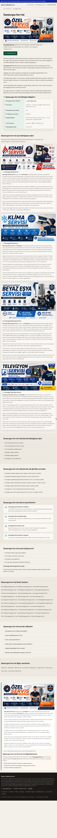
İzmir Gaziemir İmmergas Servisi (9, 600)
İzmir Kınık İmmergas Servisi (8, 606)
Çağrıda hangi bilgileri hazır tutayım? (15, 648)
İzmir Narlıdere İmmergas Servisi (44, 609)
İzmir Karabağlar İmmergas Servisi (44, 600)
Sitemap (30, 788)
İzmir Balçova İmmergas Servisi (24, 586)
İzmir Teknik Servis (8, 5)
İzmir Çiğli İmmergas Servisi (7, 596)
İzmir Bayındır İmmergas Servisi (40, 586)
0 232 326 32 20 (51, 5)
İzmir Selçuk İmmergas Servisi (42, 613)
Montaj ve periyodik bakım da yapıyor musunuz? (18, 652)
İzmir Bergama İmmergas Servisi (25, 590)
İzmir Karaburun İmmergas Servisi (9, 603)
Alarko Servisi (18, 667)
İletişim (4, 794)
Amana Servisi (32, 667)
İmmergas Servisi (40, 5)
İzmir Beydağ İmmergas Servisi (41, 590)
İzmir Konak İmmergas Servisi (37, 606)
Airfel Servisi (11, 667)
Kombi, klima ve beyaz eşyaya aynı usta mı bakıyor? (18, 644)
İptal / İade (49, 791)
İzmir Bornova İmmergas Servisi (9, 593)
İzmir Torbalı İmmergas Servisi (22, 616)
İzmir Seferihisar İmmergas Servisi (25, 613)
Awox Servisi (4, 671)
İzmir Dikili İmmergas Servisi (22, 596)
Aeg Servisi (4, 667)
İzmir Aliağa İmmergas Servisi (8, 586)
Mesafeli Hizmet (40, 791)
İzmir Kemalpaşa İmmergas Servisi (44, 603)
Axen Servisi (11, 671)
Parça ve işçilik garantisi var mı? (14, 635)
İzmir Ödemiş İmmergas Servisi (8, 613)
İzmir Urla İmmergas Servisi (37, 616)
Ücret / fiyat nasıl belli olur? (12, 639)
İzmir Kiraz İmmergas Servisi (22, 606)
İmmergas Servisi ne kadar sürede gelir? (16, 631)
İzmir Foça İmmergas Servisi (37, 596)
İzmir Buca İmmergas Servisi (24, 593)
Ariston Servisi (48, 667)
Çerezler (22, 791)
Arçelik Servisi (40, 667)
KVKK (16, 791)
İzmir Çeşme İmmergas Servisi (39, 593)
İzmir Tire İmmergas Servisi (7, 616)
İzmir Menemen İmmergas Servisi (26, 609)
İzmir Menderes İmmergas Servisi (9, 609)
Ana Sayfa (31, 5)
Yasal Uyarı (5, 791)
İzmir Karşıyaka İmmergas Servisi (27, 603)
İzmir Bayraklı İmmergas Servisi (8, 590)
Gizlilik (11, 791)
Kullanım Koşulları (31, 791)
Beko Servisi (18, 671)
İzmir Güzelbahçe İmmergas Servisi (26, 600)
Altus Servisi (25, 667)
